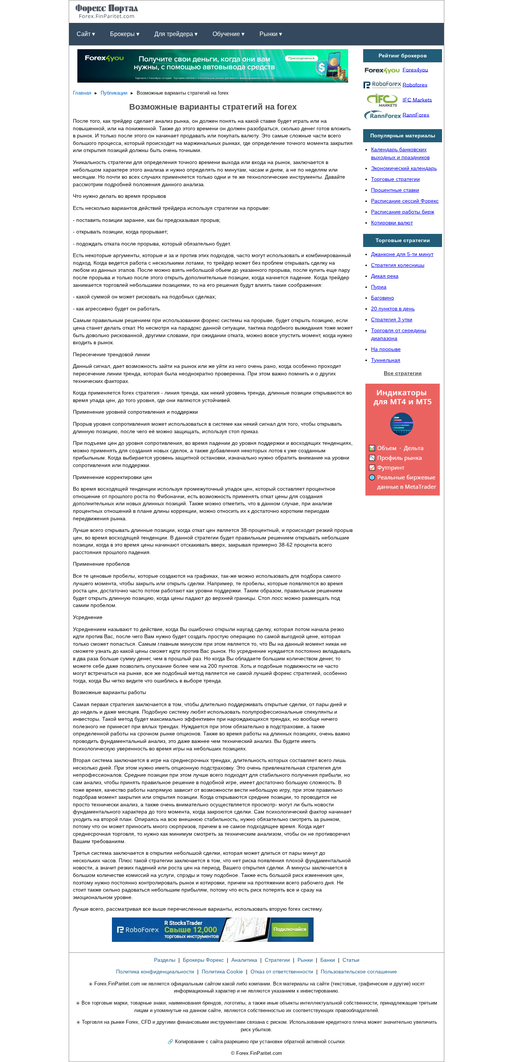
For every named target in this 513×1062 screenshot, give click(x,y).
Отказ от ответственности (281, 972)
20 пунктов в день (393, 309)
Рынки (305, 960)
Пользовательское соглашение (359, 972)
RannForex (416, 114)
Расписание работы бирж (402, 212)
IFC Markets (417, 99)
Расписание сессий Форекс (405, 201)
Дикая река (384, 276)
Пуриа (378, 287)
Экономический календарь (404, 168)
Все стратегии (403, 373)
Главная (82, 93)
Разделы (164, 960)
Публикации (114, 93)
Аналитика (244, 960)
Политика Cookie (222, 972)
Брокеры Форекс (203, 960)
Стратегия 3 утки (391, 319)
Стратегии (277, 960)
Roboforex (415, 84)
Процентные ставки (395, 190)
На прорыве (386, 349)
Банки (327, 960)
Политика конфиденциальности (155, 972)
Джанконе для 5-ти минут (402, 254)
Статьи (351, 960)
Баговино (382, 298)
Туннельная (385, 360)
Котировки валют (392, 223)
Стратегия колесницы (397, 265)
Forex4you (415, 69)
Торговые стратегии (395, 179)
